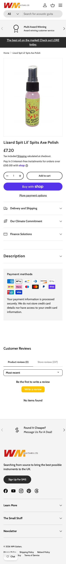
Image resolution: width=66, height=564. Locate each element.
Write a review (33, 389)
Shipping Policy (27, 552)
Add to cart (45, 175)
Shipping (22, 156)
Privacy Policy (10, 552)
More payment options (33, 195)
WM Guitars (16, 546)
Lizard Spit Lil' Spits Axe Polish (26, 53)
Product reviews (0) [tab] (18, 362)
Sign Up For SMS (17, 479)
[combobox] (33, 13)
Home (6, 53)
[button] (52, 5)
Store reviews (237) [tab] (48, 362)
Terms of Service (31, 555)
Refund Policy (43, 552)
